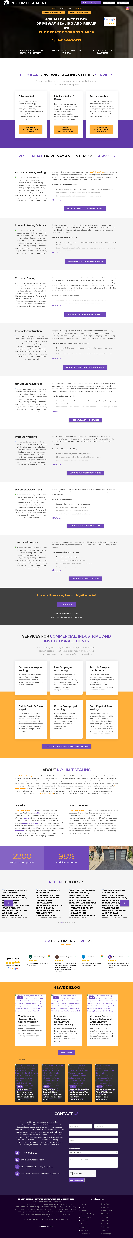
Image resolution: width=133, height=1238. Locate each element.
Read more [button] (32, 972)
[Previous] (8, 903)
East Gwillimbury (87, 1214)
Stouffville (105, 1214)
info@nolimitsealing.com (32, 1160)
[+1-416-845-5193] (18, 1153)
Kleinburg (85, 1224)
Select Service (74, 1148)
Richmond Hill (107, 1211)
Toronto (104, 1220)
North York (105, 1204)
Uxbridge (105, 1227)
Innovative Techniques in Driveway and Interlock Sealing (63, 1020)
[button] (62, 12)
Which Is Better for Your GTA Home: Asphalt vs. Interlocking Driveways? (105, 1094)
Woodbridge (106, 1234)
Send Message (76, 1180)
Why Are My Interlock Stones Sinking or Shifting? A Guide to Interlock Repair (52, 1094)
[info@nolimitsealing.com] (18, 1160)
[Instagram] (127, 8)
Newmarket (85, 1234)
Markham (84, 1230)
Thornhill (105, 1217)
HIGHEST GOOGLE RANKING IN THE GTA (66, 52)
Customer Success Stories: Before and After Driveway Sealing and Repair (101, 1020)
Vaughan (104, 1230)
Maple (83, 1227)
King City (84, 1220)
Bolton (83, 1207)
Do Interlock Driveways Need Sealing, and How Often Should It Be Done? (25, 1094)
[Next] (124, 903)
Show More (56, 200)
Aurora (83, 1204)
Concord (84, 1211)
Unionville (105, 1224)
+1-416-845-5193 (29, 1153)
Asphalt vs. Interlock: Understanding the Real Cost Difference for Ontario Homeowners (79, 1094)
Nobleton (105, 1207)
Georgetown (86, 1217)
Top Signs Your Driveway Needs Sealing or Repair (28, 1019)
